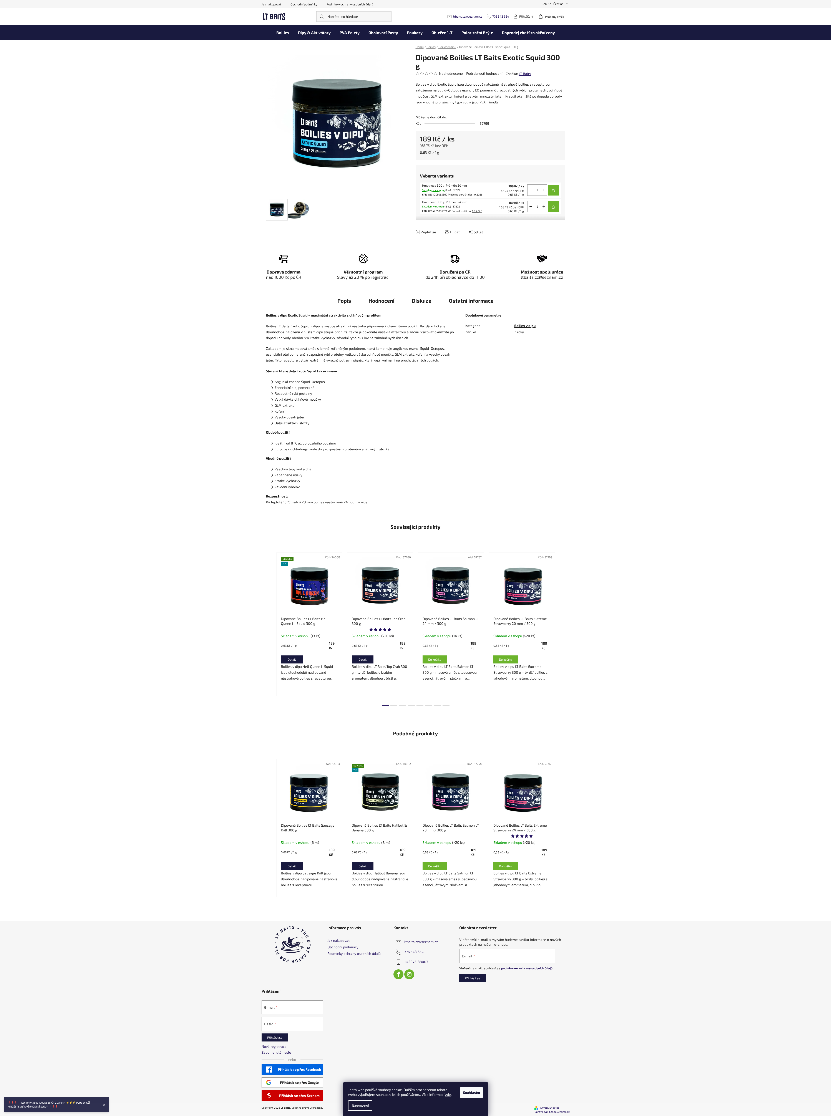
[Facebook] (398, 974)
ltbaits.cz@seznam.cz (467, 16)
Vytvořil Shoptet (549, 1107)
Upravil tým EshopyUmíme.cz (552, 1111)
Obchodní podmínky (303, 4)
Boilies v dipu (525, 325)
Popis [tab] (344, 300)
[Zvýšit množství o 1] (544, 190)
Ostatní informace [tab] (471, 300)
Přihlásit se (472, 978)
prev (269, 627)
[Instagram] (409, 974)
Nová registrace (274, 1046)
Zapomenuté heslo (276, 1052)
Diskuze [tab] (421, 300)
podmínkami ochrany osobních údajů (526, 968)
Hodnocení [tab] (381, 300)
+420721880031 (417, 962)
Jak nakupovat (271, 4)
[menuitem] (283, 32)
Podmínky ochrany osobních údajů (350, 4)
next (561, 627)
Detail (292, 659)
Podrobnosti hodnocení (484, 73)
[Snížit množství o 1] (530, 190)
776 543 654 (500, 16)
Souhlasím (471, 1092)
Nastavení (360, 1105)
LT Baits (525, 73)
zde (448, 1094)
